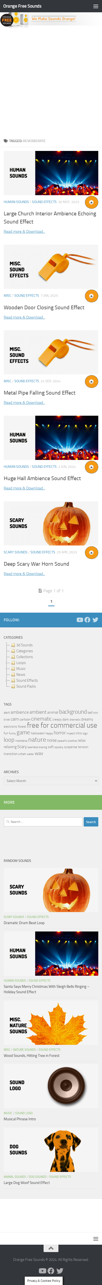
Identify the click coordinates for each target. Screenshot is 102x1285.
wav (39, 753)
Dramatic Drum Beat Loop (24, 923)
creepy (57, 719)
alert (7, 712)
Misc (7, 296)
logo (85, 733)
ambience (20, 712)
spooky (58, 747)
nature (37, 739)
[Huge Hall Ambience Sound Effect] (51, 438)
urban (22, 754)
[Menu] (96, 6)
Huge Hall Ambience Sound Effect (42, 478)
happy (49, 733)
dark (65, 719)
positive (72, 740)
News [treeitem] (20, 674)
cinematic (41, 719)
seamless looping (37, 747)
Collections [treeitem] (24, 657)
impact (70, 733)
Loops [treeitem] (21, 663)
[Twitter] (95, 620)
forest (22, 726)
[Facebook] (87, 620)
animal (52, 712)
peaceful (62, 740)
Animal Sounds (15, 1177)
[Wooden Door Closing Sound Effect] (51, 267)
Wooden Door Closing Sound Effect (44, 307)
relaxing (10, 747)
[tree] (51, 665)
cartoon (25, 719)
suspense (70, 747)
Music (8, 1113)
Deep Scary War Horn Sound (36, 564)
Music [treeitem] (21, 668)
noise (52, 740)
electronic (10, 726)
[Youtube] (79, 620)
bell (90, 712)
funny (12, 733)
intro (79, 733)
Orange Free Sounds (22, 6)
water (30, 754)
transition (11, 754)
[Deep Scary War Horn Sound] (51, 523)
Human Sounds (16, 202)
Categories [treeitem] (24, 651)
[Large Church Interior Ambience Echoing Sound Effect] (51, 173)
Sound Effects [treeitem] (27, 680)
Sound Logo (24, 1113)
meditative (21, 740)
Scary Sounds (15, 552)
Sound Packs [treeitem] (26, 686)
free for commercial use (62, 725)
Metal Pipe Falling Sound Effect (40, 393)
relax (82, 740)
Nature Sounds (24, 1049)
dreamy (87, 719)
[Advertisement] (51, 82)
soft (51, 747)
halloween (38, 733)
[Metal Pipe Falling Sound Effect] (51, 352)
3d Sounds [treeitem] (24, 645)
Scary (22, 746)
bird (95, 712)
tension (83, 747)
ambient (38, 712)
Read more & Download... (24, 231)
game (23, 732)
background (73, 712)
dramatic (75, 719)
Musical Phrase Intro (20, 1119)
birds (7, 719)
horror (60, 733)
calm (15, 719)
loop (9, 739)
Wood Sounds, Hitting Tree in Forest (31, 1055)
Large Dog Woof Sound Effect (27, 1183)
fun (6, 733)
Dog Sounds (38, 1177)
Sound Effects (44, 202)
